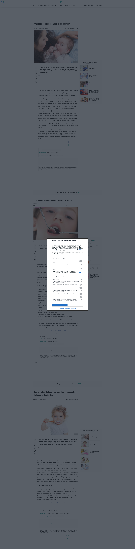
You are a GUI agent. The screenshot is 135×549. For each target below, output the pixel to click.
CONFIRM (60, 304)
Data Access (67, 308)
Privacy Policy (73, 308)
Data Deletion (61, 308)
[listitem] (67, 258)
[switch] (80, 261)
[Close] (86, 241)
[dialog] (67, 274)
